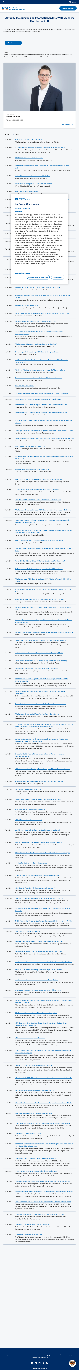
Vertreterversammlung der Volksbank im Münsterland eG (34, 184)
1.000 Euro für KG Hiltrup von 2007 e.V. (28, 1133)
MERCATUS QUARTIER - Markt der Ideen (28, 140)
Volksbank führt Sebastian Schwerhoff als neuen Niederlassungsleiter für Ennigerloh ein (44, 632)
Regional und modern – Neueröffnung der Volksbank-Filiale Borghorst (38, 842)
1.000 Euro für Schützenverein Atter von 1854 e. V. (32, 1224)
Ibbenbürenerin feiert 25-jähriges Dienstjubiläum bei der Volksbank (37, 830)
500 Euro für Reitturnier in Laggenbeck (28, 789)
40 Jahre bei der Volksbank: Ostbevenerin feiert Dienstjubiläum (36, 1171)
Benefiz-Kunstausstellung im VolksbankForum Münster (33, 1113)
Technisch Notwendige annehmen (38, 277)
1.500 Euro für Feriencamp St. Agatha (27, 931)
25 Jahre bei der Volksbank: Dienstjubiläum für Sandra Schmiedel (37, 489)
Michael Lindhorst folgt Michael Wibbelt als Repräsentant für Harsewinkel (40, 561)
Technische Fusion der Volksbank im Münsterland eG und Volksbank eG (39, 781)
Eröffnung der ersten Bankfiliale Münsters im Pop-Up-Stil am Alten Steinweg (41, 661)
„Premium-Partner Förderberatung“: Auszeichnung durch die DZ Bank (38, 970)
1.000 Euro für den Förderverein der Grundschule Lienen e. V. (35, 1159)
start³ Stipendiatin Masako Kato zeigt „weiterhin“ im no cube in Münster (39, 540)
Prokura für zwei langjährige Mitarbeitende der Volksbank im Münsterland (39, 1214)
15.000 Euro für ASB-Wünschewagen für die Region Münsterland (37, 875)
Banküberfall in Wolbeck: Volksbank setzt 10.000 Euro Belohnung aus (38, 479)
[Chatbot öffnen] (72, 1363)
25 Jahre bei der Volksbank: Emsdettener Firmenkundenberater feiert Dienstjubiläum (43, 962)
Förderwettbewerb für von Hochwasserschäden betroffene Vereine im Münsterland (43, 1202)
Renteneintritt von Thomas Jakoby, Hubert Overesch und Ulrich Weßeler (39, 898)
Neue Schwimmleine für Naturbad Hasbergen (30, 810)
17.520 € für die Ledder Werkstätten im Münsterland (32, 176)
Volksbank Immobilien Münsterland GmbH (29, 158)
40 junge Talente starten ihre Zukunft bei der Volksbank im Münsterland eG (40, 147)
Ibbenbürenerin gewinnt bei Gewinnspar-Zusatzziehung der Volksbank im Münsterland (44, 1191)
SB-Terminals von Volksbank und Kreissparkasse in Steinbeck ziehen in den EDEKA (42, 1123)
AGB (15, 1355)
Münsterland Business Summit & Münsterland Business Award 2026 (37, 287)
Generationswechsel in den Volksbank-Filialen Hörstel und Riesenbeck (38, 378)
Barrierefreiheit (57, 1355)
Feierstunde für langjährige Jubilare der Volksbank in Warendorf (36, 668)
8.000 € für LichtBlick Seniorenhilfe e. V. (28, 820)
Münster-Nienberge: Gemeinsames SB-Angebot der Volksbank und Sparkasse (41, 640)
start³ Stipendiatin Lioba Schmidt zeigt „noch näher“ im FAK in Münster (39, 569)
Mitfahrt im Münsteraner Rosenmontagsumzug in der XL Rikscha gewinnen (40, 370)
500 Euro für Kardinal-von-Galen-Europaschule (31, 863)
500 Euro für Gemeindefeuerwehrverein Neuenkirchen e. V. (34, 1090)
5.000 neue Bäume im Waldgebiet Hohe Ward (30, 1038)
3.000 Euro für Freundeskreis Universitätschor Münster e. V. (35, 888)
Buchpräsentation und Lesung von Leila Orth (30, 446)
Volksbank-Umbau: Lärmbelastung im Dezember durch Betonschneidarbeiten (41, 405)
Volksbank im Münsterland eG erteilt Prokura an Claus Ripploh (36, 321)
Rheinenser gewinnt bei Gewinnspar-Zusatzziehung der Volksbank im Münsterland (42, 1181)
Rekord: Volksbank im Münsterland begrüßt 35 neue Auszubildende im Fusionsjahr (42, 853)
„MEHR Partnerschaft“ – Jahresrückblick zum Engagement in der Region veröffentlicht (44, 921)
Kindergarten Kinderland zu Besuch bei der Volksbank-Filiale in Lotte (38, 990)
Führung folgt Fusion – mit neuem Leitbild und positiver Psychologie (38, 799)
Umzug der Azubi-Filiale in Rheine (26, 192)
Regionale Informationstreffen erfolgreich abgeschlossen (34, 1065)
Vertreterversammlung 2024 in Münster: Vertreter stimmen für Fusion (38, 952)
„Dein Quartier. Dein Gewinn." (24, 386)
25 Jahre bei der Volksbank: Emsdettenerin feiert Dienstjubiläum (36, 980)
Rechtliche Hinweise (31, 1355)
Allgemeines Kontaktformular (39, 1358)
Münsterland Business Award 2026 (26, 305)
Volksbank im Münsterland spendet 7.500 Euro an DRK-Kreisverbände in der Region (43, 510)
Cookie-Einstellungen (22, 273)
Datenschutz (21, 1355)
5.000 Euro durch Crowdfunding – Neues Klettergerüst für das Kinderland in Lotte (42, 769)
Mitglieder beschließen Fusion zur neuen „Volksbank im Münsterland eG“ (39, 941)
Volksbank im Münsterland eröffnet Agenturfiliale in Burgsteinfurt (37, 714)
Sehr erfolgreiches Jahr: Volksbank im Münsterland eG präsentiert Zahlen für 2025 (43, 313)
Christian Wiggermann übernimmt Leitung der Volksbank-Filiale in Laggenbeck (41, 394)
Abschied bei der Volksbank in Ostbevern (28, 1235)
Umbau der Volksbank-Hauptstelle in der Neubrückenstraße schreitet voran (40, 704)
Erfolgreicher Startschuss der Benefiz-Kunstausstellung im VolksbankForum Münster (43, 1103)
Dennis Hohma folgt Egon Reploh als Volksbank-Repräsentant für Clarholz (40, 599)
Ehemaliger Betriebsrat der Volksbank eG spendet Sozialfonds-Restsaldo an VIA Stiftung (44, 431)
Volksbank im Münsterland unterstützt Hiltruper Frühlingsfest (36, 1013)
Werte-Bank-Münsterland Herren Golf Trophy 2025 (32, 469)
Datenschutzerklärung (22, 208)
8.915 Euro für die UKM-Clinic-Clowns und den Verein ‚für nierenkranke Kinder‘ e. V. (43, 1078)
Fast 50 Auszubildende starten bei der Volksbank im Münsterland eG (38, 500)
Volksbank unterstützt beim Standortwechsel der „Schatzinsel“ (36, 344)
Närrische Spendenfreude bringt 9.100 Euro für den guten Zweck (36, 352)
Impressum (9, 1355)
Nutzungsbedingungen (45, 1355)
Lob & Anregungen (68, 1355)
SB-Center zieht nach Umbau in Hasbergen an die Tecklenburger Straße (39, 653)
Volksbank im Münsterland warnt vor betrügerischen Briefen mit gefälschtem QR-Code (44, 438)
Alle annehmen (57, 277)
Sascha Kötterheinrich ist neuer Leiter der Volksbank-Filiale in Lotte (38, 399)
